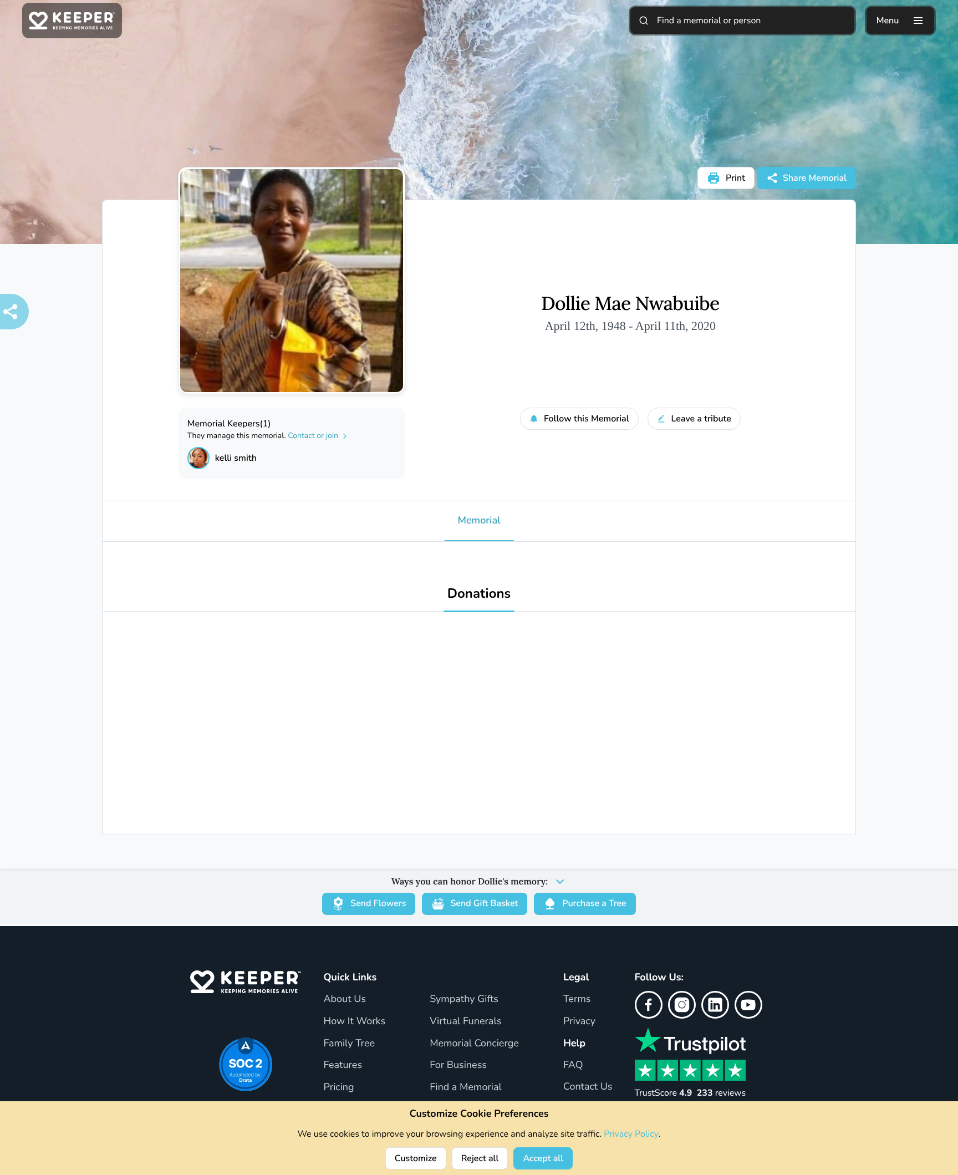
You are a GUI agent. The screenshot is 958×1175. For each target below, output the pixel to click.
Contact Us (588, 1086)
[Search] (644, 20)
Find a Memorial (466, 1087)
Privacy (579, 1021)
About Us (344, 999)
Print (735, 178)
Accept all (543, 1158)
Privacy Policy (631, 1134)
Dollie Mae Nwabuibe (630, 303)
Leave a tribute (701, 419)
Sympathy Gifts (464, 999)
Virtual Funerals (465, 1021)
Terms (577, 999)
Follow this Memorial (586, 419)
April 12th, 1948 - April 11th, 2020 (630, 326)
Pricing (338, 1087)
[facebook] (649, 1005)
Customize (416, 1158)
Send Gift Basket (484, 903)
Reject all (480, 1158)
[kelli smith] (198, 458)
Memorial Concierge (474, 1043)
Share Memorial (815, 178)
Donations (479, 594)
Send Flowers (378, 903)
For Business (458, 1065)
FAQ (573, 1065)
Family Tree (349, 1043)
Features (342, 1065)
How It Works (354, 1021)
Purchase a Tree (594, 903)
